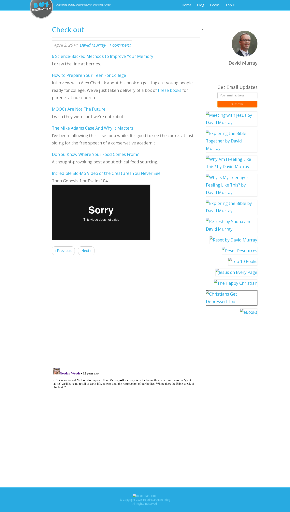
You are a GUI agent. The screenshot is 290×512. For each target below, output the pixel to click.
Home (186, 5)
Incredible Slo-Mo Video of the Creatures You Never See (106, 173)
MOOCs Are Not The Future (79, 109)
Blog (200, 5)
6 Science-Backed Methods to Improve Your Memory (102, 56)
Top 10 (231, 5)
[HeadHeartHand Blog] (41, 3)
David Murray (93, 45)
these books (169, 90)
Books (215, 5)
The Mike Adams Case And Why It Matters (92, 128)
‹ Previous (63, 250)
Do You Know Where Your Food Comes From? (95, 154)
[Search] (252, 5)
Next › (86, 250)
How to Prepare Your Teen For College (89, 75)
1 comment (119, 45)
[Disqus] (126, 312)
